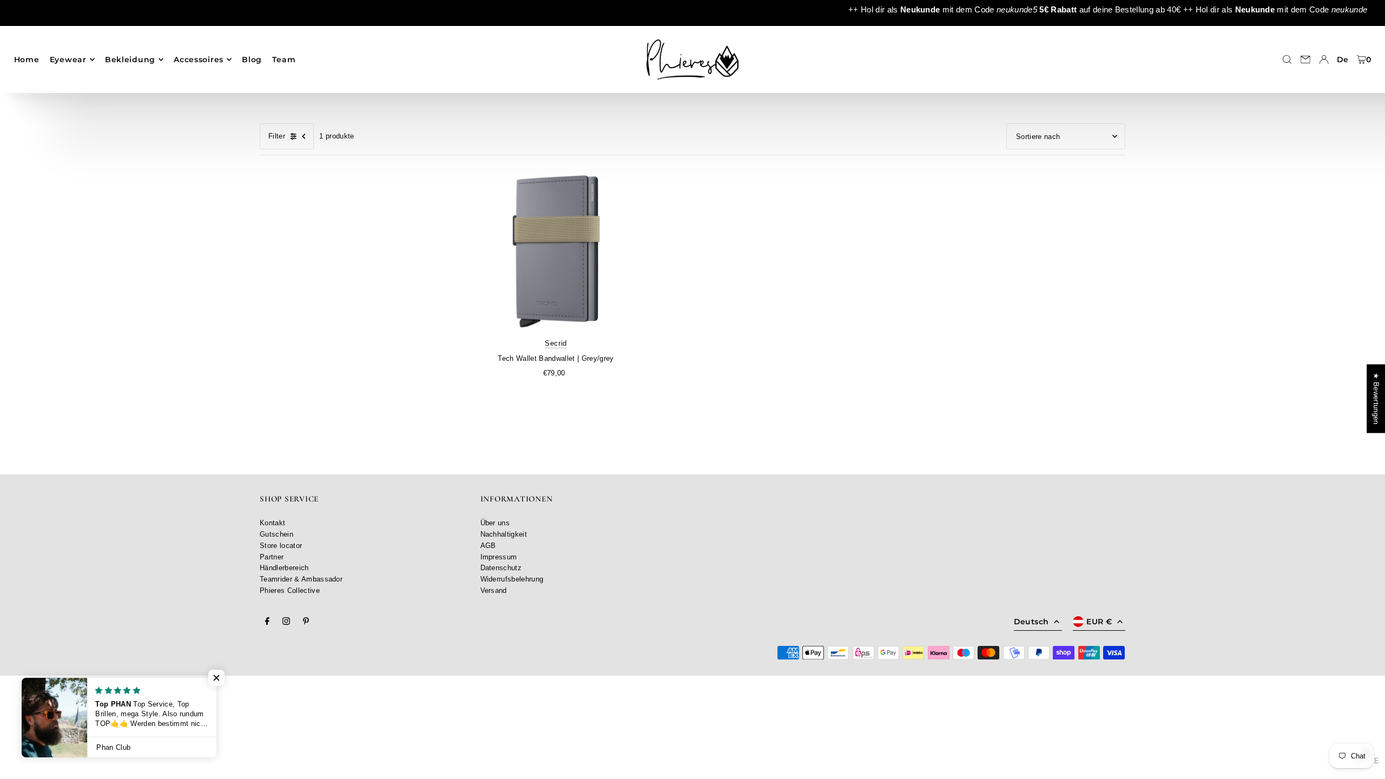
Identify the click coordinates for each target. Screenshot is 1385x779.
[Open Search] (1287, 59)
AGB (488, 546)
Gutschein (276, 534)
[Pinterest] (306, 621)
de (1343, 59)
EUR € (1099, 621)
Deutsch (1031, 621)
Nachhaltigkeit (503, 534)
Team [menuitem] (283, 59)
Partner (271, 557)
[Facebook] (267, 621)
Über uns (495, 523)
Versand (493, 590)
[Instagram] (286, 621)
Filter (276, 136)
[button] (216, 678)
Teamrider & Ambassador (301, 579)
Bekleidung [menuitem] (130, 59)
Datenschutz (501, 568)
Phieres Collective (290, 590)
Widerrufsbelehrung (512, 579)
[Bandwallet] (556, 252)
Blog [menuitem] (252, 59)
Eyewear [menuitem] (68, 59)
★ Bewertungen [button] (1376, 398)
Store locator (281, 546)
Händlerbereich (284, 568)
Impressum (498, 557)
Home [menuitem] (26, 59)
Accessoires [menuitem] (198, 59)
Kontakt (272, 523)
